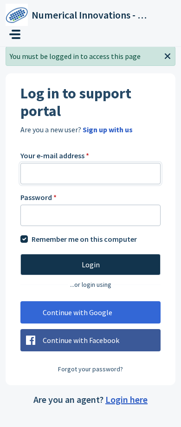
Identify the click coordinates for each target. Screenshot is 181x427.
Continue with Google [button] (77, 312)
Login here (126, 399)
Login (91, 264)
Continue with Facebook (81, 340)
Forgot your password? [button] (90, 369)
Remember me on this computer (84, 239)
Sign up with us (108, 129)
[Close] (167, 55)
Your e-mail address (54, 155)
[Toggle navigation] (15, 34)
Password (38, 197)
